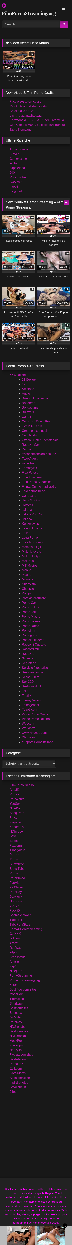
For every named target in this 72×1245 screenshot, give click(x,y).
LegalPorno (30, 537)
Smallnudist (18, 1087)
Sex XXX (28, 681)
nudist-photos (19, 1082)
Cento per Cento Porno (37, 421)
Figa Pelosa (30, 472)
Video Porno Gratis (35, 714)
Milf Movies (29, 565)
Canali (26, 416)
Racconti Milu (31, 649)
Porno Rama (30, 626)
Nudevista (29, 584)
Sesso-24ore (30, 677)
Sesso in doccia (33, 672)
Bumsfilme (17, 864)
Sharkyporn (17, 1003)
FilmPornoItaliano (22, 785)
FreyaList (16, 822)
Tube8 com (29, 709)
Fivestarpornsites (21, 1054)
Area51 (15, 789)
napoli (14, 186)
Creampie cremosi (34, 430)
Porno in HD (30, 607)
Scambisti (28, 658)
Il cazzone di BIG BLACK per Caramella (37, 120)
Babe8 (14, 840)
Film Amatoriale (32, 477)
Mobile (26, 570)
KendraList (17, 827)
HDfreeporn (18, 831)
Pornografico (30, 635)
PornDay (16, 892)
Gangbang (29, 495)
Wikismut (16, 938)
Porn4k (14, 794)
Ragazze (28, 653)
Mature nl (28, 560)
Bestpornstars (19, 1031)
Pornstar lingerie (33, 639)
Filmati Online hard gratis (39, 486)
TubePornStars (20, 924)
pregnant (16, 191)
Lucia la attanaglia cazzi (26, 115)
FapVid (15, 882)
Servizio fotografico (35, 667)
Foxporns (16, 845)
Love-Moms (18, 1073)
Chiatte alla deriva (22, 110)
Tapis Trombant (20, 129)
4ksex (14, 943)
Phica (13, 817)
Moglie (26, 574)
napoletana (17, 168)
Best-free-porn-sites (23, 989)
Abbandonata (19, 149)
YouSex (15, 803)
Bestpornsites (19, 1008)
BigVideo (16, 1017)
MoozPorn (17, 994)
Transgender (30, 705)
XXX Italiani (18, 375)
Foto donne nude (33, 491)
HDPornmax (18, 1036)
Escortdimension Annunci (39, 454)
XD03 (13, 985)
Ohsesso (28, 588)
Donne (26, 449)
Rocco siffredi (19, 177)
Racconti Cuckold (34, 644)
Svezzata (16, 182)
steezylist (16, 1050)
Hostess (27, 505)
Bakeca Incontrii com (36, 398)
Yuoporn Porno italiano (37, 742)
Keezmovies (30, 523)
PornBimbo (17, 878)
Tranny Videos (32, 700)
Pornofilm (28, 630)
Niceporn (16, 971)
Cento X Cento (32, 426)
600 (12, 172)
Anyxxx (15, 961)
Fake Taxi (28, 463)
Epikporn (16, 1068)
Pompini (27, 593)
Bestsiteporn (18, 1059)
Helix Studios (31, 500)
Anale (26, 393)
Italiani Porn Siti (32, 514)
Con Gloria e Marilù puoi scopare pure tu (37, 124)
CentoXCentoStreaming (26, 929)
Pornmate (16, 1022)
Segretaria (29, 663)
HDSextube (18, 1026)
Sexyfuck (16, 896)
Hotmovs (16, 901)
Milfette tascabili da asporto (28, 106)
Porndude (16, 1064)
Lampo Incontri (32, 528)
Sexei (13, 836)
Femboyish (29, 468)
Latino (26, 533)
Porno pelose (31, 621)
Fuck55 (15, 910)
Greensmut (17, 957)
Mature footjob (31, 556)
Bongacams (30, 407)
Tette (25, 691)
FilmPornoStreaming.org (25, 13)
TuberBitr (16, 919)
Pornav (14, 873)
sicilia (13, 163)
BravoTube (17, 868)
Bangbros (28, 402)
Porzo (14, 859)
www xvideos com (34, 732)
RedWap (16, 947)
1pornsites (17, 998)
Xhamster (28, 737)
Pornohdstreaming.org (25, 980)
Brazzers (28, 412)
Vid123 (14, 906)
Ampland (28, 389)
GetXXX (15, 933)
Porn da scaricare (34, 598)
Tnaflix (26, 695)
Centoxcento (18, 158)
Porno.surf (17, 799)
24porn (14, 952)
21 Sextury (29, 379)
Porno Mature (31, 616)
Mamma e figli (31, 547)
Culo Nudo (29, 435)
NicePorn (16, 808)
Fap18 (14, 966)
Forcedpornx (18, 1045)
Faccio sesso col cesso (25, 101)
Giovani (15, 154)
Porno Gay (29, 602)
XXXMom (16, 887)
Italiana (27, 509)
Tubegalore (17, 850)
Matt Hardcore (31, 551)
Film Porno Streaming (37, 481)
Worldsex (28, 728)
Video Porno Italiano (36, 718)
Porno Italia (29, 612)
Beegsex (16, 1012)
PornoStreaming (21, 975)
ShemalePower (20, 915)
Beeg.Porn (17, 813)
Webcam (28, 723)
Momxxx (27, 579)
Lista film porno (32, 542)
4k (23, 384)
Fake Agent (29, 458)
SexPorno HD (31, 686)
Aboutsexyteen (20, 1077)
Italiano (27, 519)
